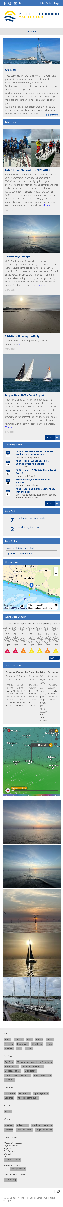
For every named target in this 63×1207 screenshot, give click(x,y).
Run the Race (23, 491)
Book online (22, 1044)
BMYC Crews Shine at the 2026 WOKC (27, 170)
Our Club (19, 1039)
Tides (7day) (22, 1125)
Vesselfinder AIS (24, 1129)
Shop (49, 1044)
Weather (9, 1048)
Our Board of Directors (32, 1066)
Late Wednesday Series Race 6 (34, 453)
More (50, 437)
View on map (11, 1179)
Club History (30, 1071)
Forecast (9, 1129)
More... (54, 658)
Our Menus (24, 1093)
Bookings (9, 1098)
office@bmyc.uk (18, 1168)
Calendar (9, 1044)
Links (19, 1048)
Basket (49, 3)
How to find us (11, 1066)
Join (42, 3)
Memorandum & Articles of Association (34, 1062)
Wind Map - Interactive (42, 1125)
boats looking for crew (27, 527)
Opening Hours (41, 1093)
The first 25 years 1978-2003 (17, 1075)
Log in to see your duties (19, 553)
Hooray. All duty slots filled (20, 547)
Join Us (50, 1039)
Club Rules (10, 1079)
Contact (29, 1048)
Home (7, 1039)
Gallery (39, 1039)
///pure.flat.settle (12, 1159)
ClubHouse (37, 1044)
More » (46, 205)
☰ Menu (31, 31)
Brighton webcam (44, 1129)
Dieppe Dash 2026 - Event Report (24, 395)
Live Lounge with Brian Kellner (32, 462)
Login (57, 3)
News (29, 1039)
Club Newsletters (12, 1071)
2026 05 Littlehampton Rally (22, 336)
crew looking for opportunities (31, 517)
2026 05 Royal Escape (17, 256)
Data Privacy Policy (42, 1075)
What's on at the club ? (27, 1098)
